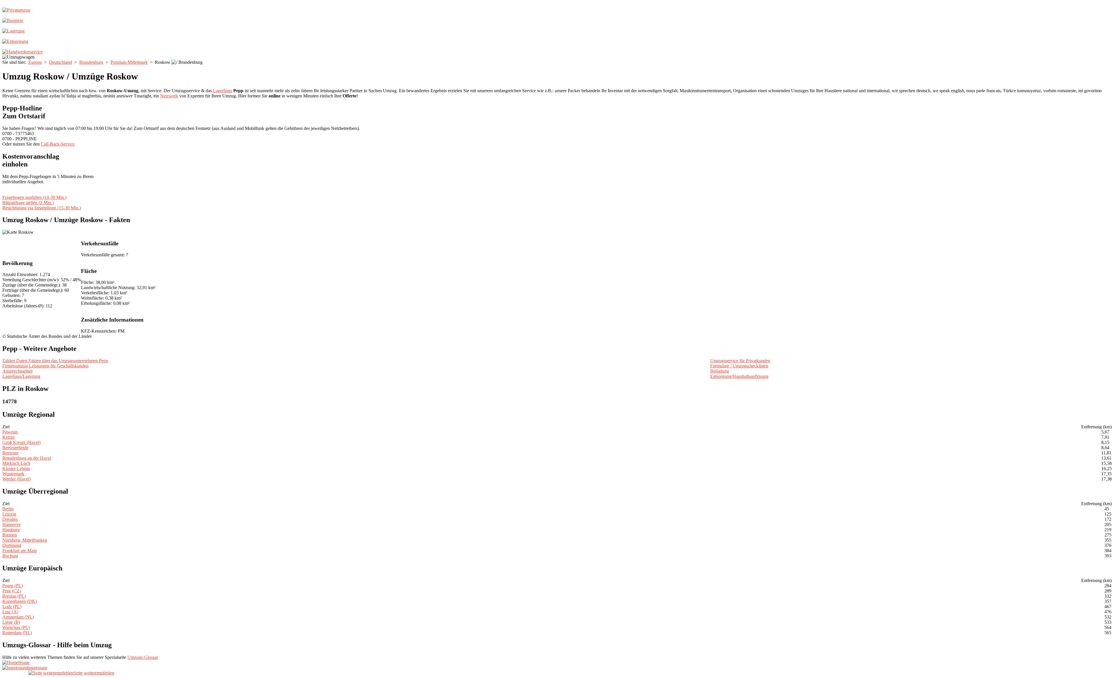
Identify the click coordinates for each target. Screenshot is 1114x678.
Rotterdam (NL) (17, 632)
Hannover (11, 524)
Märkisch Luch (16, 463)
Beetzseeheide (15, 447)
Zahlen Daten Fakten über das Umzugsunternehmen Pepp (55, 360)
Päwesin (10, 431)
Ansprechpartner (17, 371)
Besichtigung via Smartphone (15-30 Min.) (41, 207)
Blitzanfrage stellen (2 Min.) (28, 202)
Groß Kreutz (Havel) (21, 442)
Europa (35, 62)
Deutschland (60, 62)
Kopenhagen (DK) (19, 601)
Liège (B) (11, 622)
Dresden (10, 519)
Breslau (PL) (14, 596)
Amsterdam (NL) (18, 616)
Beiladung (719, 371)
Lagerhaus (222, 90)
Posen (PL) (12, 585)
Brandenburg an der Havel (26, 458)
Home (24, 662)
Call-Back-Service (58, 144)
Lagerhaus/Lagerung (21, 376)
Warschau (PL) (16, 627)
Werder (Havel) (16, 478)
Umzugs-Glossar (142, 657)
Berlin (8, 508)
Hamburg (11, 529)
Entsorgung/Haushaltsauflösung (739, 376)
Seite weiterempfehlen (94, 672)
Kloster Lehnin (16, 468)
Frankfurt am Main (19, 550)
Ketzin (8, 437)
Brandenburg (91, 62)
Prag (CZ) (11, 590)
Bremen (9, 534)
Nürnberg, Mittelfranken (24, 540)
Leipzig (9, 514)
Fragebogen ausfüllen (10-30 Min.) (34, 197)
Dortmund (11, 545)
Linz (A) (10, 611)
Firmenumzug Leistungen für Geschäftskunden (45, 365)
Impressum (37, 667)
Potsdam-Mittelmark (129, 62)
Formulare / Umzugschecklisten (739, 365)
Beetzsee (10, 452)
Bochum (10, 555)
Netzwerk (169, 95)
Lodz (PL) (11, 606)
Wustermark (13, 473)
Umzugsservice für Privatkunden (740, 360)
